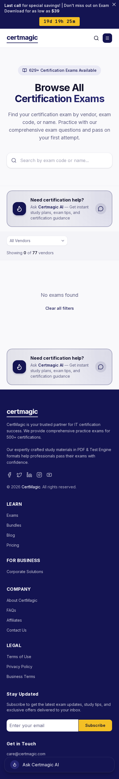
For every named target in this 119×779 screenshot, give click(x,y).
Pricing (13, 545)
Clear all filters (59, 308)
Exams (12, 515)
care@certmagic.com (26, 753)
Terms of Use (19, 656)
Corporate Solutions (25, 571)
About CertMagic (22, 600)
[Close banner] (114, 4)
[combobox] (37, 241)
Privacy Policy (19, 666)
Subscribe (95, 725)
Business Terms (21, 676)
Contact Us (17, 630)
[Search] (96, 38)
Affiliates (14, 620)
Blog (11, 535)
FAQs (11, 610)
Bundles (14, 525)
